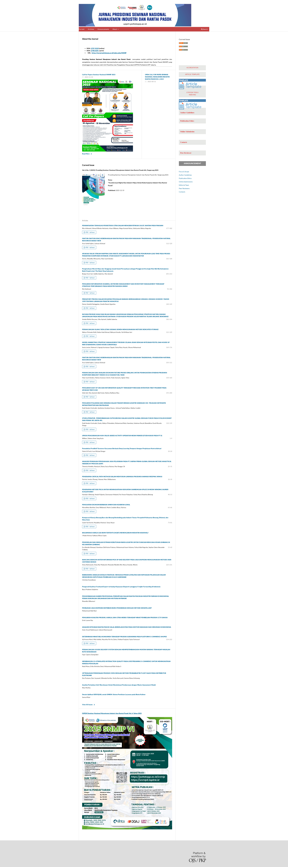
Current (81, 29)
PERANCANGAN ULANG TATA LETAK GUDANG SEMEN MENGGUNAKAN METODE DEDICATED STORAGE (120, 329)
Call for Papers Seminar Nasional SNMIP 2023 (98, 74)
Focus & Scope (184, 172)
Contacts (182, 192)
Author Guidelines (185, 175)
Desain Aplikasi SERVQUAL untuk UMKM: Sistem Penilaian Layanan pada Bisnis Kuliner (114, 694)
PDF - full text (90, 232)
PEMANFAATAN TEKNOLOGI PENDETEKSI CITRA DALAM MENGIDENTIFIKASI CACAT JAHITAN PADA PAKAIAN (122, 225)
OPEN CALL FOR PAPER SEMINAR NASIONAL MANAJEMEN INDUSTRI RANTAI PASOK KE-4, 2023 (157, 77)
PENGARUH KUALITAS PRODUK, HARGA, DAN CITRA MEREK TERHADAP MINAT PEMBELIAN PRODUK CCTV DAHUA (125, 617)
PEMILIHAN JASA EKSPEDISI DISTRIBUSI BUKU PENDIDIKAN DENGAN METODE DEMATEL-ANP (117, 608)
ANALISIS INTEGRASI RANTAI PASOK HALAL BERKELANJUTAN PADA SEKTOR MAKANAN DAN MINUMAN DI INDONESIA (126, 627)
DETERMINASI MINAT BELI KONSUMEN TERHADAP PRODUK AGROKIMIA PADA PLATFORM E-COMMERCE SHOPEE (124, 637)
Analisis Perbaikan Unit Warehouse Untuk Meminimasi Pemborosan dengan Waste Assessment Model (119, 685)
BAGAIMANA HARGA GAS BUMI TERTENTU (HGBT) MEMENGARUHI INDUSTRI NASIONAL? (115, 533)
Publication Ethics (185, 178)
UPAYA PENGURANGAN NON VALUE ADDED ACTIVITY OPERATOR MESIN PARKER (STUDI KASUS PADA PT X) (122, 435)
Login (207, 2)
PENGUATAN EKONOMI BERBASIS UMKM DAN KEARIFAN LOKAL (106, 505)
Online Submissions (186, 182)
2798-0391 (95, 51)
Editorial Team (184, 185)
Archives (91, 29)
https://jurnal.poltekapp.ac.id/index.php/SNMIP (109, 53)
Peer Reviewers (184, 188)
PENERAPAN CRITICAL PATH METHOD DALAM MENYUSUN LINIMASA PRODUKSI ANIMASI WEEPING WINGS (122, 476)
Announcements (103, 29)
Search (205, 29)
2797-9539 (95, 48)
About (114, 29)
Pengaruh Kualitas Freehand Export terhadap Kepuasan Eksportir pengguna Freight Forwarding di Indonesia (121, 587)
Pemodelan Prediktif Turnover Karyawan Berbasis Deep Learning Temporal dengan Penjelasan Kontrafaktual (121, 448)
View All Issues (87, 704)
